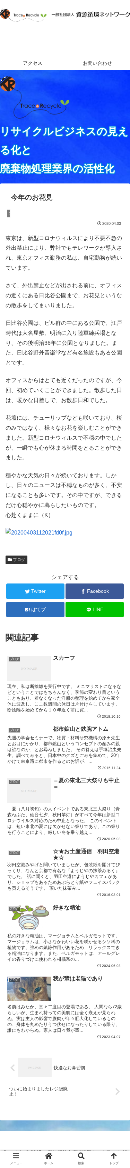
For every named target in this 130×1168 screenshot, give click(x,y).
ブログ (18, 559)
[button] (116, 788)
